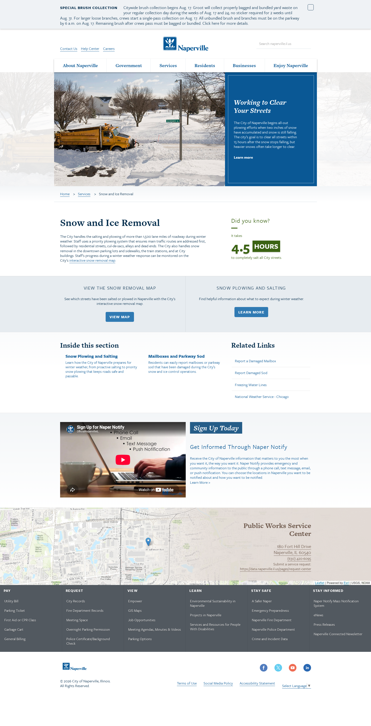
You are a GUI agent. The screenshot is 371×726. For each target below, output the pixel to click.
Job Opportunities (141, 620)
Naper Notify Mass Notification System (336, 603)
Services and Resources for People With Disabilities (215, 627)
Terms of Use (187, 683)
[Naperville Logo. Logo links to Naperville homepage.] (185, 44)
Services (168, 65)
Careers (109, 48)
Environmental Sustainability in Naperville (213, 603)
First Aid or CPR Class (20, 620)
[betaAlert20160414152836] (311, 7)
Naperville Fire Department (272, 620)
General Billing (15, 639)
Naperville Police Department (273, 629)
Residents (205, 65)
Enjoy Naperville (291, 65)
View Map (119, 316)
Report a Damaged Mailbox (255, 361)
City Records (75, 601)
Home (65, 193)
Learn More (251, 312)
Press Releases (324, 624)
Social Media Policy (218, 683)
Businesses (244, 65)
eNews (318, 615)
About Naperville (80, 65)
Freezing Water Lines (251, 384)
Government (129, 65)
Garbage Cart (13, 629)
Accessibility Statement (257, 683)
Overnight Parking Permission (88, 629)
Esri (346, 583)
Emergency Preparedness (270, 610)
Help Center (90, 48)
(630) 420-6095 (299, 558)
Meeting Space (77, 620)
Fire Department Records (84, 610)
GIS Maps (135, 610)
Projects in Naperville (205, 615)
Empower (135, 601)
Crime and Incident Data (269, 639)
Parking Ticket (14, 610)
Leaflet (319, 583)
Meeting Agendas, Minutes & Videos (154, 629)
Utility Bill (11, 601)
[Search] (305, 44)
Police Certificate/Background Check (88, 641)
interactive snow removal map (92, 260)
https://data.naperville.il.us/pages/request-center (275, 568)
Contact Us (68, 48)
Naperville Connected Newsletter (338, 634)
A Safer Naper (262, 601)
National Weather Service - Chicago (262, 396)
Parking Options (140, 639)
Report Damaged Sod (251, 372)
